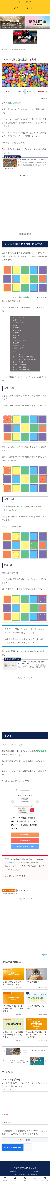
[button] (45, 632)
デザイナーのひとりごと (12, 893)
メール (6, 1123)
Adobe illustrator (9, 890)
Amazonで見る (25, 835)
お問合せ (37, 1171)
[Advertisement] (25, 202)
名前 (5, 1114)
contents (22, 234)
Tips (20, 890)
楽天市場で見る (25, 840)
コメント (7, 1090)
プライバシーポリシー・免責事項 (25, 1175)
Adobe (9, 863)
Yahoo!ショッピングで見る (25, 846)
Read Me (13, 1171)
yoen (15, 103)
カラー (27, 890)
